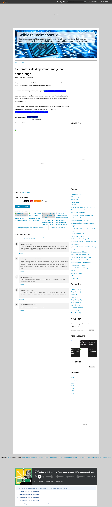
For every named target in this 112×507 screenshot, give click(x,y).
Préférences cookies (106, 457)
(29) (77, 307)
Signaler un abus (53, 457)
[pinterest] (64, 2)
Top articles (41, 457)
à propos (60, 481)
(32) (76, 300)
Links (72, 276)
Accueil (17, 62)
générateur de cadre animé (78, 212)
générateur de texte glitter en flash (80, 254)
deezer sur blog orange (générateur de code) (83, 207)
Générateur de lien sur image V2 (80, 239)
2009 (72, 388)
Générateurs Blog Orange (78, 265)
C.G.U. (60, 457)
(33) (74, 297)
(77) (76, 289)
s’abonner (40, 481)
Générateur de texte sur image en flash (81, 257)
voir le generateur (32, 117)
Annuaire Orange (75, 194)
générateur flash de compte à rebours (81, 262)
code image (74, 205)
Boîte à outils (74, 199)
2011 (72, 383)
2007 (72, 393)
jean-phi (9, 457)
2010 (72, 385)
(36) (74, 294)
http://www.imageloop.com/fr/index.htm (55, 91)
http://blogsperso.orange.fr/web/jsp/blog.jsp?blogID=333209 (31, 112)
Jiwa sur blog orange (76, 273)
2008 (72, 391)
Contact (23, 62)
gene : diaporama (26, 192)
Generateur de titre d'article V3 (79, 260)
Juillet (74, 380)
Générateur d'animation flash (79, 210)
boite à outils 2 (75, 202)
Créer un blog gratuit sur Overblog (29, 457)
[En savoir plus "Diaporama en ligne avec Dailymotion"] (84, 352)
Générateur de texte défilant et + (79, 252)
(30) (76, 302)
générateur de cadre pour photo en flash (82, 215)
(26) (76, 313)
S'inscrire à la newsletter (22, 206)
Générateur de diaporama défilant (80, 220)
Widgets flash (74, 278)
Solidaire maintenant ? (38, 35)
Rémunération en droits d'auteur (70, 457)
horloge (73, 270)
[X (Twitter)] (61, 2)
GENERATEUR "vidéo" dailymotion (81, 268)
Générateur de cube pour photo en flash (82, 218)
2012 (72, 378)
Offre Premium (82, 457)
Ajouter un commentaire (29, 238)
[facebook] (58, 2)
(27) (75, 310)
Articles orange (75, 197)
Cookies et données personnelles (94, 457)
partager (50, 481)
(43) (76, 292)
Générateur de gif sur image (78, 236)
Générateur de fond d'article (78, 233)
